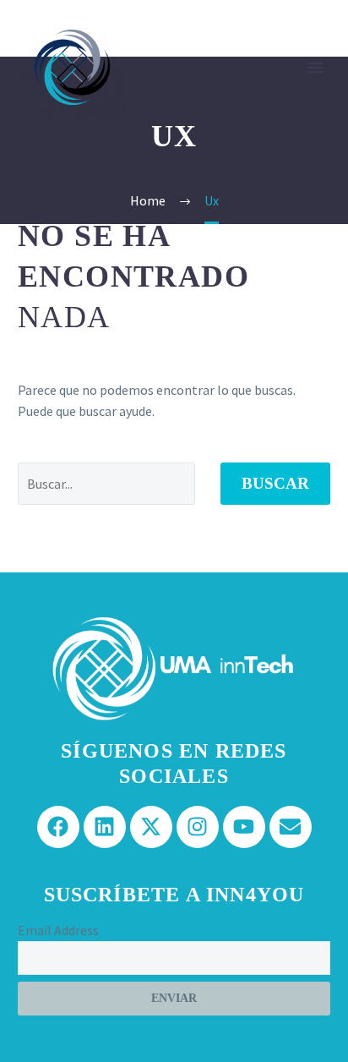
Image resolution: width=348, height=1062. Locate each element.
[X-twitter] (151, 827)
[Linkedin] (105, 827)
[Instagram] (198, 827)
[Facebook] (58, 827)
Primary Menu (315, 67)
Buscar (275, 483)
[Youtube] (244, 827)
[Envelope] (290, 827)
